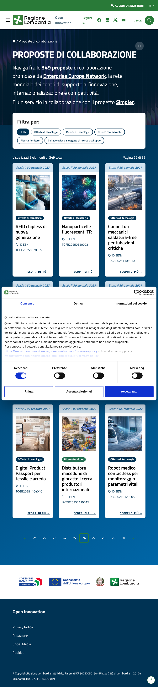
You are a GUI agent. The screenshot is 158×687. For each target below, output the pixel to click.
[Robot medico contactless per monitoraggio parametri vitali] (125, 433)
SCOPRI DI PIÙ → (39, 272)
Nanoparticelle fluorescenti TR (77, 229)
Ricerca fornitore (30, 140)
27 (94, 538)
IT (150, 5)
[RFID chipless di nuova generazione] (33, 192)
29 (113, 538)
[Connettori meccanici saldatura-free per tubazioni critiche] (125, 192)
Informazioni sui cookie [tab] (130, 303)
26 (84, 538)
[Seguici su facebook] (99, 20)
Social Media (22, 644)
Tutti (23, 132)
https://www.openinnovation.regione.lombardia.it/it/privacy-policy (51, 355)
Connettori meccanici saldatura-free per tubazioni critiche (122, 237)
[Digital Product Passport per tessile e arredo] (33, 433)
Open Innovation (63, 20)
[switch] (59, 375)
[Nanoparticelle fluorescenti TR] (79, 192)
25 (74, 538)
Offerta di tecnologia (46, 132)
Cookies (18, 652)
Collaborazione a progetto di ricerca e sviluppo (74, 140)
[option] (33, 220)
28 (103, 538)
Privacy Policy (23, 627)
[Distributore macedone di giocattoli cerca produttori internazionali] (79, 433)
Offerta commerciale (109, 132)
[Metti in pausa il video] (139, 46)
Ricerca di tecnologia (77, 132)
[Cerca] (149, 20)
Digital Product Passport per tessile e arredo (31, 473)
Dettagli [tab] (79, 303)
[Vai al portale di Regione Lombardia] (34, 20)
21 (35, 538)
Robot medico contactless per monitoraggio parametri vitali (123, 475)
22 (44, 538)
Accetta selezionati (79, 391)
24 (64, 538)
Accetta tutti (129, 391)
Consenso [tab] (27, 303)
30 (123, 538)
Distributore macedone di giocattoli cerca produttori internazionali (77, 478)
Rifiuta (28, 391)
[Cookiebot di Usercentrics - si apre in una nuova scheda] (137, 292)
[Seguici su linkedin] (107, 20)
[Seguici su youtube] (123, 20)
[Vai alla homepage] (14, 41)
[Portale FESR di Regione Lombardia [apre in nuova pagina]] (30, 581)
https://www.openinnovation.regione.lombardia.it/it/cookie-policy (50, 351)
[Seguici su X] (115, 20)
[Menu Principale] (8, 20)
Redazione (20, 635)
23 (54, 538)
